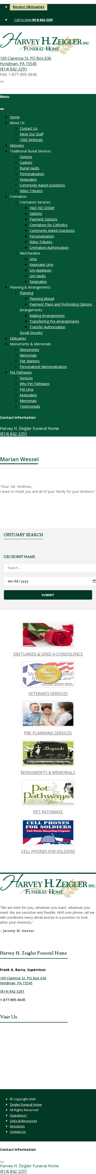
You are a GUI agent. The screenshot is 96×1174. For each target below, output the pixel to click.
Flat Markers (30, 361)
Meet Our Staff (31, 134)
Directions (17, 1126)
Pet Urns (26, 389)
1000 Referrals (31, 139)
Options (26, 156)
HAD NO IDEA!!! (42, 207)
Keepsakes (28, 179)
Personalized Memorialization (43, 366)
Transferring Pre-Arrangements (54, 321)
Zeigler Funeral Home (26, 1104)
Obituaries (18, 338)
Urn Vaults (38, 276)
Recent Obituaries (28, 6)
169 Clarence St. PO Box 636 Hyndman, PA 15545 (25, 60)
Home (15, 117)
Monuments (29, 349)
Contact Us (28, 128)
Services (26, 378)
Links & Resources (23, 1121)
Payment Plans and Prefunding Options (61, 304)
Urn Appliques (40, 270)
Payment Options (43, 219)
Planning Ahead (42, 298)
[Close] (2, 109)
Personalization (32, 173)
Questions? (18, 1115)
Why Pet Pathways (34, 383)
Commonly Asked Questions (42, 185)
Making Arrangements (47, 315)
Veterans (17, 145)
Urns (33, 259)
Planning (26, 293)
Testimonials (30, 406)
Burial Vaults (29, 168)
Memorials (28, 355)
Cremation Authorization (49, 247)
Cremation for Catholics (48, 224)
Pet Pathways (21, 372)
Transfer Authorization (47, 327)
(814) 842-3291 (42, 20)
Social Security (31, 332)
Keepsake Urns (41, 264)
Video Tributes (31, 190)
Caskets (26, 162)
